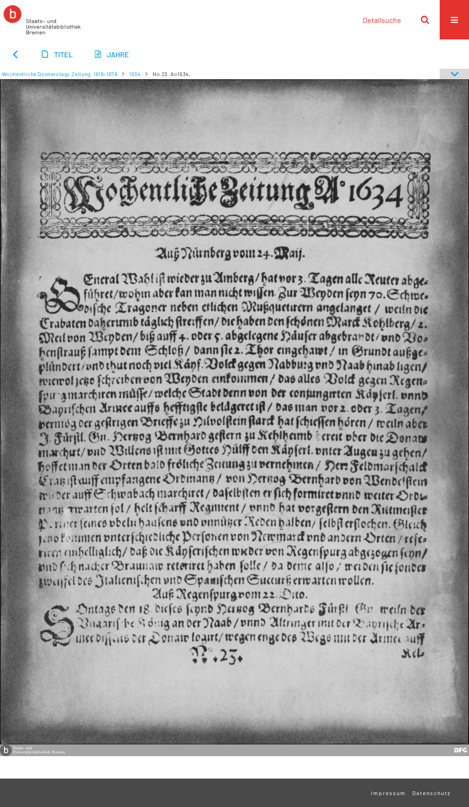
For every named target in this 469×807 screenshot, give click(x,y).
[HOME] (42, 20)
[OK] (425, 19)
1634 (135, 74)
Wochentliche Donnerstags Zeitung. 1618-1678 (60, 74)
